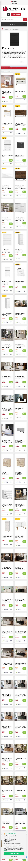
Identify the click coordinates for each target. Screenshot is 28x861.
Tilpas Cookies (14, 856)
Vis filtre (3, 68)
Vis (11, 97)
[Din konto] (8, 14)
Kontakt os (14, 1)
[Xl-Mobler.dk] (14, 9)
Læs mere (6, 850)
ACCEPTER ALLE (14, 853)
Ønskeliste (14, 3)
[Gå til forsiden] (2, 29)
